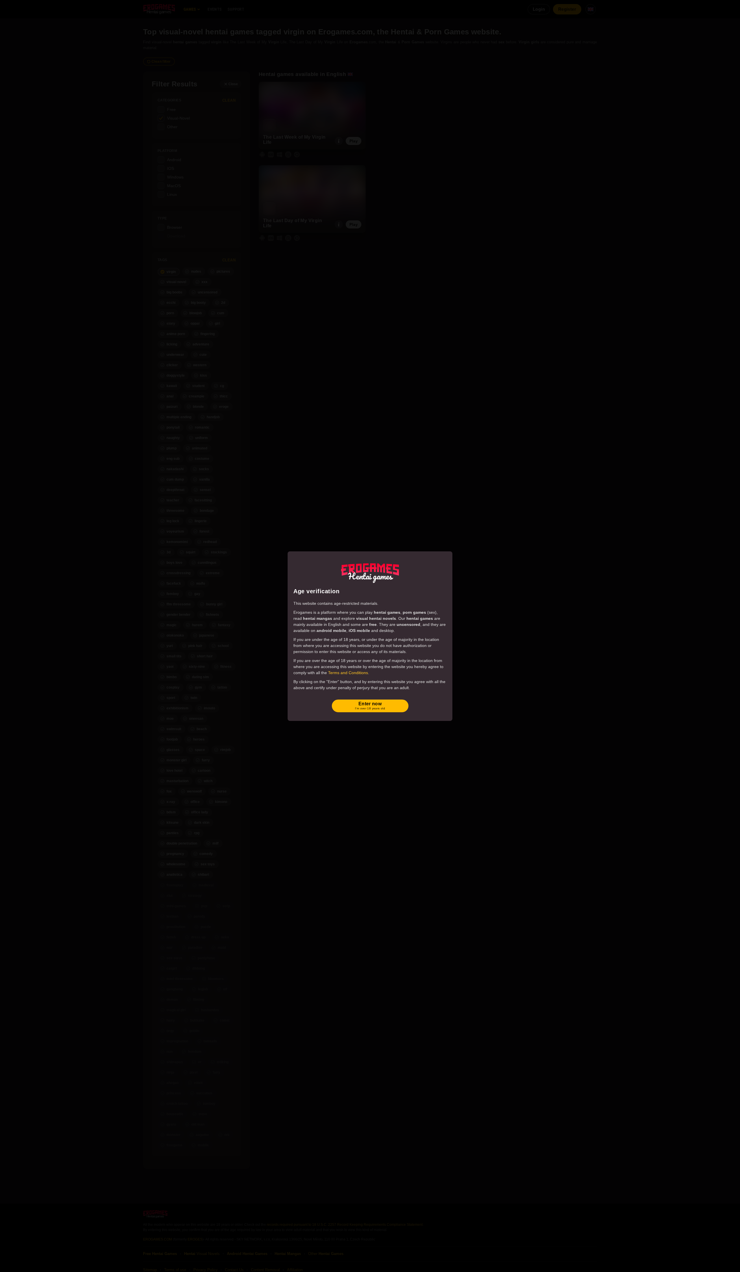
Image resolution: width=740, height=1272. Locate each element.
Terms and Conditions (348, 672)
